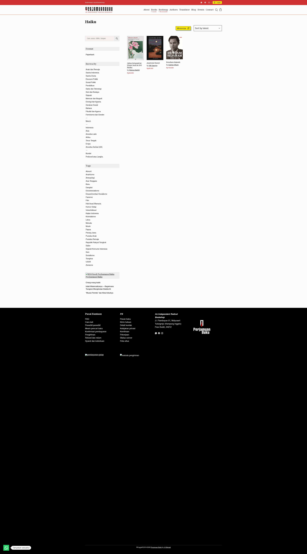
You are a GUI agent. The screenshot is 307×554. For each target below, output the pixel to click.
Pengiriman (90, 335)
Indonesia (89, 128)
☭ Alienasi (167, 547)
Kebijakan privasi (127, 329)
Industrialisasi (91, 210)
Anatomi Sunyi (153, 63)
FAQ (87, 319)
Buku (88, 184)
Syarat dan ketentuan (94, 341)
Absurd (88, 171)
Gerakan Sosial (92, 105)
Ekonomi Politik (92, 79)
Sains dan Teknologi (93, 89)
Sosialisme (90, 255)
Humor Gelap (91, 207)
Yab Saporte (153, 65)
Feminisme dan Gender (95, 115)
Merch (88, 121)
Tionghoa (89, 259)
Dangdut (89, 187)
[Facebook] (205, 2)
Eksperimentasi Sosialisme (96, 194)
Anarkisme (90, 175)
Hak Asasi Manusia (93, 204)
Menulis (89, 223)
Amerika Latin (91, 134)
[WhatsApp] (201, 2)
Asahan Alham (173, 65)
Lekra (88, 220)
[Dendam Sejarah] (174, 47)
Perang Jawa (91, 233)
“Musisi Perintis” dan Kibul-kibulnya (99, 293)
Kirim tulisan (125, 322)
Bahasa (89, 108)
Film (87, 200)
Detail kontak (126, 325)
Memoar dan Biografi (94, 98)
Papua (88, 229)
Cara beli (89, 322)
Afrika (88, 137)
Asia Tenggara (91, 181)
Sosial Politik (91, 82)
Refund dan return (93, 338)
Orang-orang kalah (93, 283)
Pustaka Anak (91, 236)
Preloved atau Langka (94, 157)
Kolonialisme (91, 217)
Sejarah (89, 95)
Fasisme (89, 197)
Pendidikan (90, 86)
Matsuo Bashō (134, 70)
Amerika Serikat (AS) (94, 147)
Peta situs (124, 341)
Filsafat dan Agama (93, 111)
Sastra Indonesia (92, 73)
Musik (88, 226)
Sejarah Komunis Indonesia (96, 249)
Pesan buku (125, 319)
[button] (183, 28)
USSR (88, 262)
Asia (87, 131)
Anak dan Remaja (93, 69)
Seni (87, 252)
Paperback (90, 55)
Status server (126, 338)
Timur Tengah (91, 141)
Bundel (88, 153)
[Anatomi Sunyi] (155, 48)
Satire (88, 246)
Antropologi (90, 178)
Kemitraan (124, 332)
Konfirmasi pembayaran (95, 332)
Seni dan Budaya (92, 92)
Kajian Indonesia (92, 213)
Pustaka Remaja (92, 239)
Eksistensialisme (92, 191)
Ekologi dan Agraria (93, 102)
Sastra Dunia (91, 76)
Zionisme (89, 265)
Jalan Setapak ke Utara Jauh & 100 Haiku (134, 65)
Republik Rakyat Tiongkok (96, 242)
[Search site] (216, 10)
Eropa (88, 144)
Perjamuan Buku (94, 277)
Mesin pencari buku (94, 329)
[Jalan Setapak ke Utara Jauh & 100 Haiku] (135, 48)
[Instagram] (209, 2)
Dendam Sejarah (173, 62)
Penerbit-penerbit (92, 325)
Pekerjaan (124, 335)
